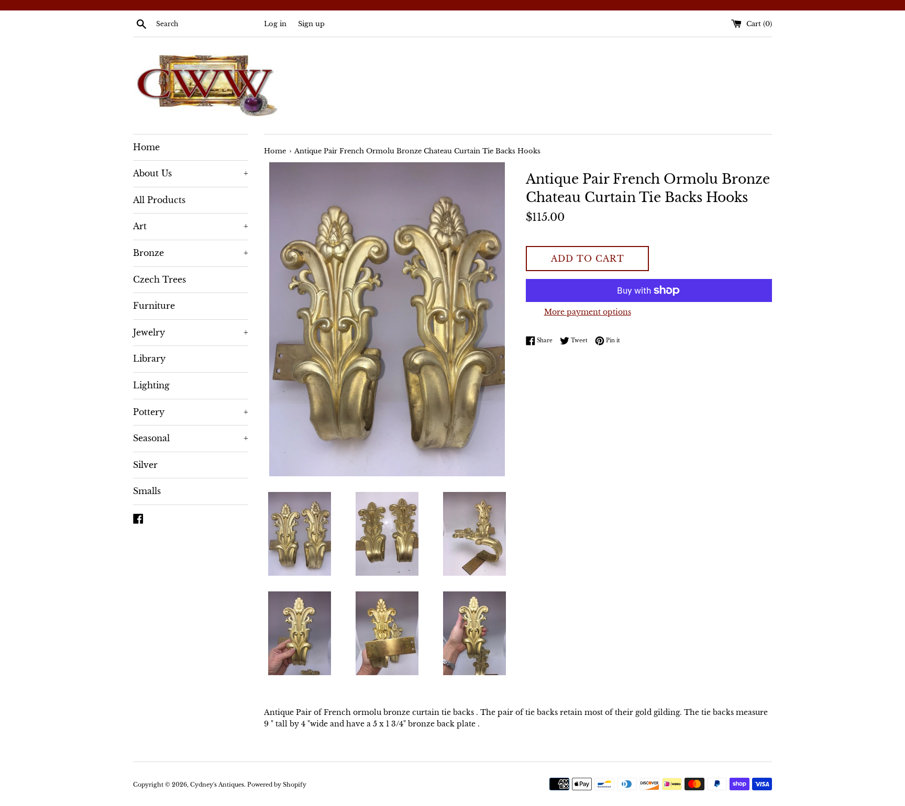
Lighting (151, 385)
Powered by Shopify (276, 784)
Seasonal (190, 438)
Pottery (190, 412)
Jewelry (190, 332)
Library (149, 358)
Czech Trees (159, 279)
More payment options (587, 312)
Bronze (190, 253)
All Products (159, 200)
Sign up (311, 24)
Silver (145, 465)
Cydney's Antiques (217, 784)
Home (146, 147)
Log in (275, 24)
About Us (190, 173)
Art (190, 226)
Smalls (147, 491)
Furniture (154, 305)
